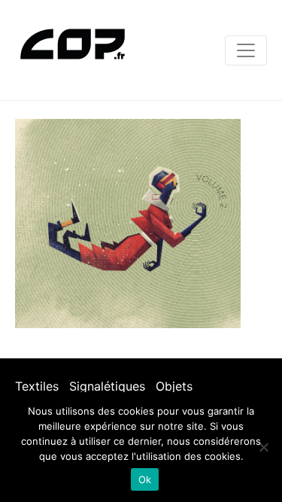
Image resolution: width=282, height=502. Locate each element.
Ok (145, 479)
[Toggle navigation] (246, 50)
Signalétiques (107, 386)
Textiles (37, 386)
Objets (174, 386)
